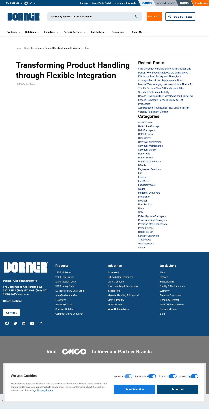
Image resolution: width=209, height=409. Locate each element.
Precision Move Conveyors (152, 224)
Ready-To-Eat (145, 231)
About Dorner (145, 122)
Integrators (114, 290)
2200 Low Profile (64, 277)
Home (19, 48)
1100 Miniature (63, 272)
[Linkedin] (24, 323)
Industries (49, 32)
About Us (137, 32)
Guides (141, 188)
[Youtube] (32, 323)
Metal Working (115, 304)
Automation (114, 272)
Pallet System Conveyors (152, 216)
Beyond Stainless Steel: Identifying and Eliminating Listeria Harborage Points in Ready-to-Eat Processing (165, 100)
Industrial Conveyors (149, 192)
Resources (118, 32)
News (141, 208)
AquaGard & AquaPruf (66, 295)
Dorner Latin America (149, 161)
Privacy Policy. (45, 390)
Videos (142, 247)
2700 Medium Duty (65, 281)
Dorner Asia (144, 153)
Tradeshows (144, 239)
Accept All (177, 389)
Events (142, 177)
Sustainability (167, 281)
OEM (140, 212)
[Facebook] (7, 323)
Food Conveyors (147, 184)
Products (12, 32)
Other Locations (12, 301)
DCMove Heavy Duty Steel (69, 290)
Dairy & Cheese (116, 281)
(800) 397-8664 (25, 290)
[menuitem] (84, 3)
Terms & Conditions (170, 295)
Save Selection (134, 389)
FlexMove (143, 181)
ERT (140, 173)
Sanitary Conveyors (148, 235)
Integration (144, 196)
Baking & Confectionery (120, 277)
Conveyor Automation (149, 142)
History (164, 277)
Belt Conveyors (146, 130)
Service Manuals (168, 309)
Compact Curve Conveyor (69, 313)
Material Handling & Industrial (123, 295)
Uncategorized (146, 243)
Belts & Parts (145, 134)
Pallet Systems (63, 304)
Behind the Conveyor (149, 126)
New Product (145, 204)
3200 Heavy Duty (64, 286)
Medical (142, 200)
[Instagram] (40, 323)
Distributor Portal (169, 300)
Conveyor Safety (147, 149)
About (163, 272)
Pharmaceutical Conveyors (152, 220)
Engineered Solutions (149, 169)
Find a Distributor (182, 17)
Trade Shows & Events (172, 304)
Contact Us (154, 16)
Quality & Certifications (172, 286)
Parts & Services (72, 32)
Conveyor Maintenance (150, 145)
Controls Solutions (65, 309)
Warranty (165, 290)
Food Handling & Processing (123, 286)
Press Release (146, 228)
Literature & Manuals (125, 3)
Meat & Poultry (116, 300)
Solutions (30, 32)
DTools (142, 165)
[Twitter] (15, 323)
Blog (26, 48)
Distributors (97, 32)
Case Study (144, 138)
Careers (84, 3)
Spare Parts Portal (101, 3)
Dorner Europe (145, 157)
